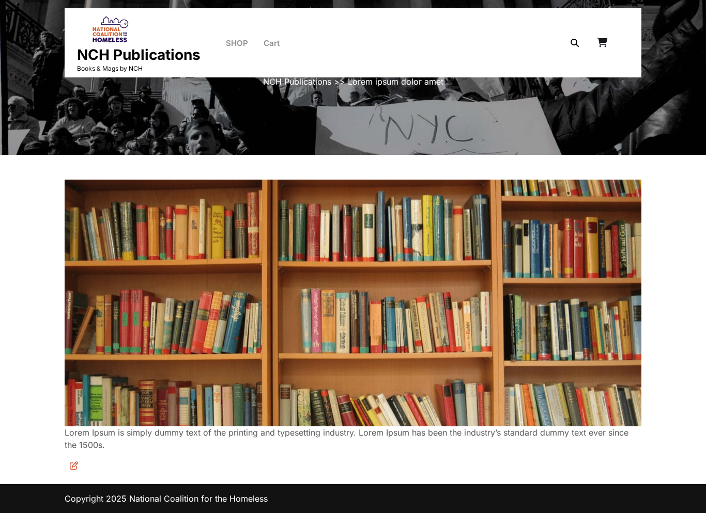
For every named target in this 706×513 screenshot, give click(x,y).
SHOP (237, 43)
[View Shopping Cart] (603, 43)
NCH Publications (139, 54)
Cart (272, 43)
